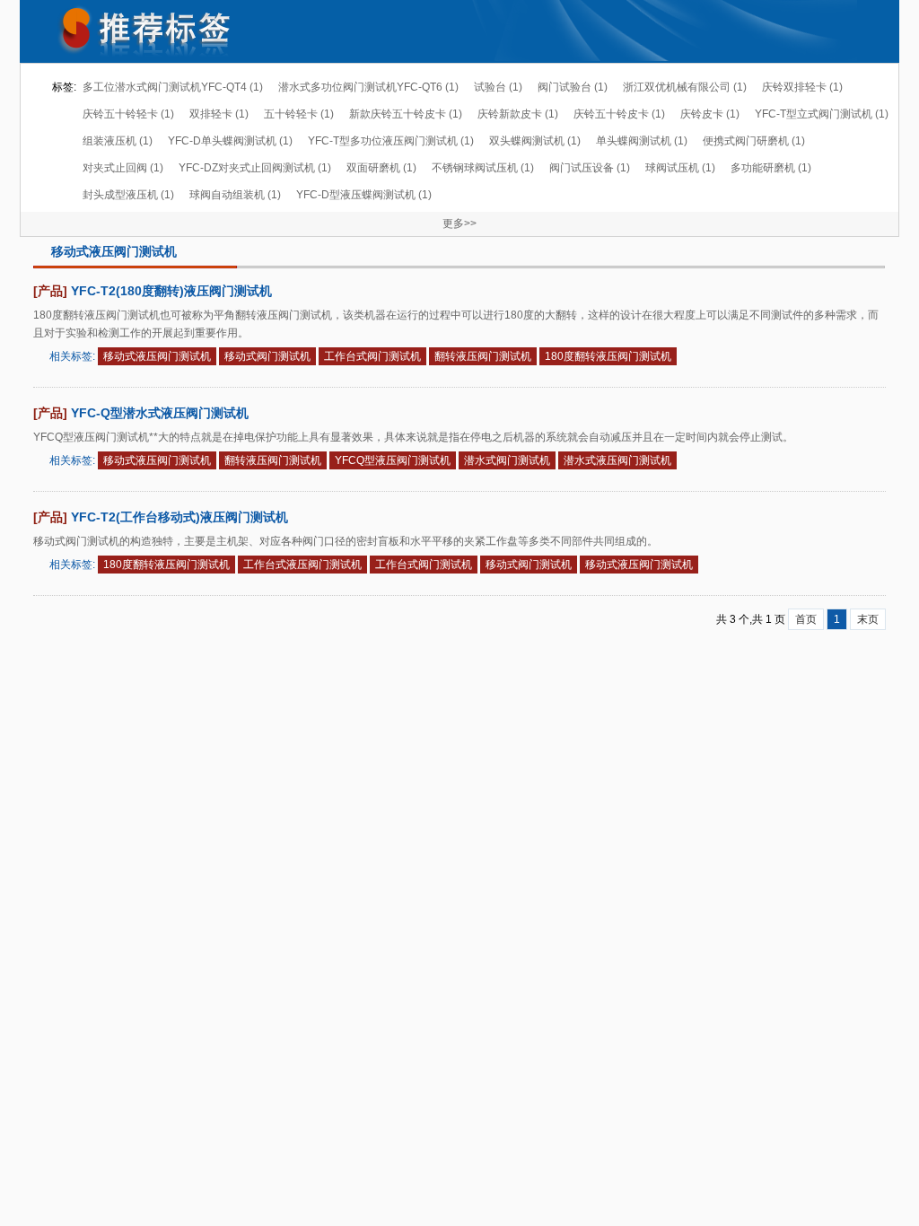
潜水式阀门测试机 (507, 460)
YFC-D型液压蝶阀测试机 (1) (364, 194)
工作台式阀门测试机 (372, 356)
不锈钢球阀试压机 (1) (483, 168)
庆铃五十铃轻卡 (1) (128, 114)
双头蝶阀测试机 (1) (535, 141)
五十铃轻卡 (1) (299, 114)
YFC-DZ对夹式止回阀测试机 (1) (255, 168)
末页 (868, 619)
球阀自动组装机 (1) (235, 194)
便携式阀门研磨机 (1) (754, 141)
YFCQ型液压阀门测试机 (393, 460)
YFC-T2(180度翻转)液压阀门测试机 (171, 291)
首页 (806, 619)
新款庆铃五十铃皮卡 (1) (405, 114)
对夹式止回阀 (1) (123, 168)
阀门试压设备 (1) (589, 168)
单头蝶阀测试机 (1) (641, 141)
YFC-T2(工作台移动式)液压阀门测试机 (179, 517)
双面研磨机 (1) (381, 168)
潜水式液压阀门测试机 (617, 460)
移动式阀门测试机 (267, 356)
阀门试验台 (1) (573, 87)
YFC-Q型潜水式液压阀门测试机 (160, 413)
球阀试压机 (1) (680, 168)
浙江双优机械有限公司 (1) (685, 87)
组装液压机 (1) (118, 141)
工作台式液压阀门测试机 (302, 564)
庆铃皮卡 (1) (710, 114)
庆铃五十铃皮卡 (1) (619, 114)
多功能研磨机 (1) (771, 168)
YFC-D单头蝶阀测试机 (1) (230, 141)
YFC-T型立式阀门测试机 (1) (821, 114)
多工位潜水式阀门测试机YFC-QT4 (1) (173, 87)
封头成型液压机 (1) (128, 194)
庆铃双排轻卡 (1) (802, 87)
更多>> (459, 223)
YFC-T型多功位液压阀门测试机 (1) (391, 141)
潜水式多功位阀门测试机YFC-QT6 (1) (368, 87)
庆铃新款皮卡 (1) (517, 114)
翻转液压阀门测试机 (482, 356)
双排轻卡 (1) (219, 114)
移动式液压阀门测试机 (157, 356)
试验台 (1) (498, 87)
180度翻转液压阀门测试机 (608, 356)
